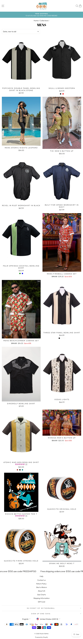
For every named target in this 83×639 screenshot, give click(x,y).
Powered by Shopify (41, 637)
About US (41, 591)
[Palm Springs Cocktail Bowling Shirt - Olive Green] (20, 273)
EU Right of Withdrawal (41, 608)
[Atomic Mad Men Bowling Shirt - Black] (20, 470)
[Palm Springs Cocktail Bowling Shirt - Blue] (22, 273)
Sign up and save (41, 613)
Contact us (41, 580)
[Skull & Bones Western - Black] (60, 94)
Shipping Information (41, 598)
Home (36, 21)
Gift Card (41, 602)
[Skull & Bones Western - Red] (63, 94)
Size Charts (41, 595)
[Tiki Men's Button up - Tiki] (60, 156)
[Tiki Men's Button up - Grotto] (63, 156)
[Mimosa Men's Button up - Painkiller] (60, 443)
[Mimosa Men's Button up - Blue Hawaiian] (63, 443)
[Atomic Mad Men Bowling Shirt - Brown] (17, 470)
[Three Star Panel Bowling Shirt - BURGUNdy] (62, 338)
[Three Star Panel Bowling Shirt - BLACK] (59, 338)
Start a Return (41, 587)
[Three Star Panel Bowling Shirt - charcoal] (64, 338)
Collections (44, 21)
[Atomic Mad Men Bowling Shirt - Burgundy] (25, 470)
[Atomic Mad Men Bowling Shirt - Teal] (22, 470)
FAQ (41, 576)
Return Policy (41, 584)
